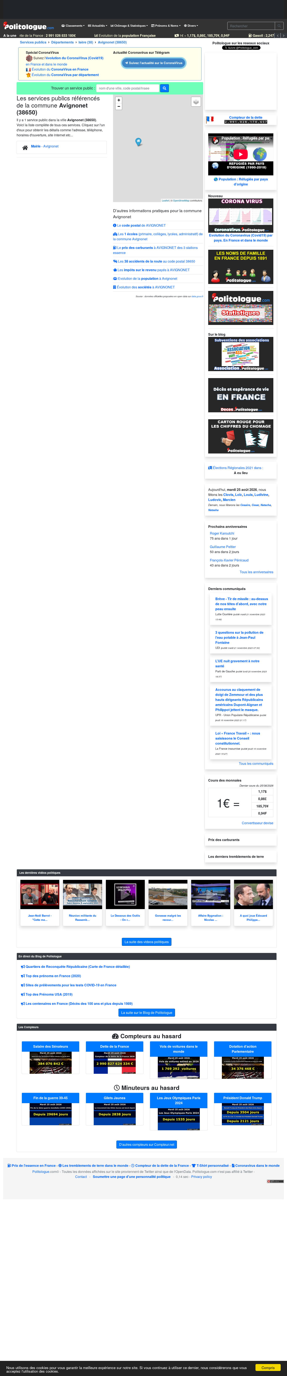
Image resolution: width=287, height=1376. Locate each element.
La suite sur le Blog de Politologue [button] (146, 1012)
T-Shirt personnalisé (212, 1165)
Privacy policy (201, 1176)
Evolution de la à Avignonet (147, 278)
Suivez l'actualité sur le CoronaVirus (155, 62)
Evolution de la (121, 35)
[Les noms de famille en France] (240, 266)
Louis (248, 494)
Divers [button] (191, 25)
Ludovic (214, 499)
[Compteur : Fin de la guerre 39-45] (51, 1113)
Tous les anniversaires (256, 571)
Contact (81, 1176)
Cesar (255, 505)
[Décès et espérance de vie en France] (240, 394)
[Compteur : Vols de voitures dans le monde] (179, 1067)
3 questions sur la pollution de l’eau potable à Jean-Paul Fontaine (239, 637)
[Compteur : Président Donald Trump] (243, 1113)
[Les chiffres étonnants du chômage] (240, 436)
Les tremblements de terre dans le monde (95, 1165)
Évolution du (60, 69)
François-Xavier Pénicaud (229, 560)
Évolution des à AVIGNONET (145, 287)
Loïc (238, 494)
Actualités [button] (98, 25)
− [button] (118, 106)
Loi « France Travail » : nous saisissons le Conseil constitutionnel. (237, 738)
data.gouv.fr (197, 296)
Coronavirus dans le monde (257, 1165)
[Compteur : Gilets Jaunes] (115, 1113)
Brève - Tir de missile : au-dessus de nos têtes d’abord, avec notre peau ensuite (241, 603)
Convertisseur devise (257, 822)
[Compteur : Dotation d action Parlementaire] (243, 1067)
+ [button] (118, 100)
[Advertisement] (143, 9)
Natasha (213, 510)
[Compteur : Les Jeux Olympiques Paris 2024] (179, 1118)
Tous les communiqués (256, 763)
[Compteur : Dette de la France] (115, 1062)
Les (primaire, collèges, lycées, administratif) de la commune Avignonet (158, 236)
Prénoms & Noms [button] (166, 25)
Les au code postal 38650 (156, 261)
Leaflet (165, 200)
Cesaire (245, 505)
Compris (268, 1367)
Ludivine (261, 494)
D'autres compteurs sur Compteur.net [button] (146, 1144)
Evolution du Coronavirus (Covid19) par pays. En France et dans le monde (241, 238)
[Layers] (196, 101)
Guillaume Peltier (223, 546)
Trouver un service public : (73, 88)
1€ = (198, 35)
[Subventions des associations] (240, 353)
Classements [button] (73, 25)
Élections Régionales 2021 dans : (237, 467)
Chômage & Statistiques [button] (129, 25)
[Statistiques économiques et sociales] (240, 307)
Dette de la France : (39, 35)
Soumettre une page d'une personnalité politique (132, 1176)
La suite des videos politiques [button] (147, 941)
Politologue (40, 1171)
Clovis (228, 494)
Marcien (229, 499)
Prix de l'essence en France (33, 1165)
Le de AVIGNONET (141, 225)
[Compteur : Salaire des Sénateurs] (51, 1062)
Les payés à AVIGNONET (153, 269)
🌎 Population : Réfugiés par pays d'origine (241, 182)
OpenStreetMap (181, 200)
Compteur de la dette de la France (161, 1165)
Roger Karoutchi (222, 533)
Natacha (266, 505)
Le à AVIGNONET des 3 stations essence (155, 250)
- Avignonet (44, 146)
